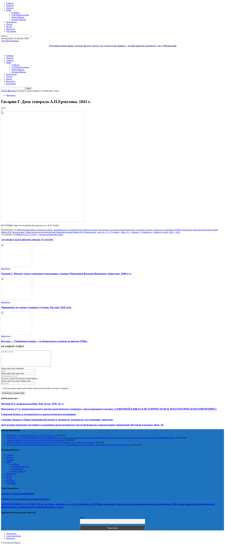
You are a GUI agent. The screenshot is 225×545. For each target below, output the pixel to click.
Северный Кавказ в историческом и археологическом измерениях (38, 414)
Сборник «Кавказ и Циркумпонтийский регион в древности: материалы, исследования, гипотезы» (57, 419)
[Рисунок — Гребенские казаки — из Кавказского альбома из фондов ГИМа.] (16, 334)
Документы (11, 533)
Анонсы (10, 8)
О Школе (15, 12)
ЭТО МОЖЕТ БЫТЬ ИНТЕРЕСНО (18, 240)
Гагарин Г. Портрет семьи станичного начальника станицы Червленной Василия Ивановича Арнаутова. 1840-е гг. (66, 273)
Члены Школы (17, 17)
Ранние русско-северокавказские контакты (25, 499)
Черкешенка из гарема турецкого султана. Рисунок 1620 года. (36, 307)
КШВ (8, 10)
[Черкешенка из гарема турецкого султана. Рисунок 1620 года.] (16, 300)
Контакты (10, 29)
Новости (10, 5)
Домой (4, 91)
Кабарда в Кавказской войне (17, 493)
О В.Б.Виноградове (20, 15)
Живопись (12, 91)
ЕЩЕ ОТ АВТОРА (44, 240)
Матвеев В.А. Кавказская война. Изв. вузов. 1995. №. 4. (32, 403)
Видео (9, 27)
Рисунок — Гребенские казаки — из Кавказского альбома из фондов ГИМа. (44, 341)
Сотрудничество (13, 536)
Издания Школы (18, 19)
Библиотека (11, 22)
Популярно (11, 31)
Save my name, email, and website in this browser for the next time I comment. (36, 388)
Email (82, 517)
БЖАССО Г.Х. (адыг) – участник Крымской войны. (40, 234)
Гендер (9, 24)
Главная (9, 3)
